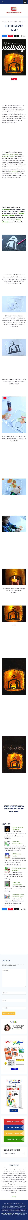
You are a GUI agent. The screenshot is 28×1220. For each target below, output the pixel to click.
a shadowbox (13, 171)
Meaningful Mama (8, 156)
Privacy (14, 1196)
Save (15, 79)
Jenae (5, 21)
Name (5, 993)
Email (5, 1000)
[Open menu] (25, 2)
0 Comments (22, 21)
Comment (6, 970)
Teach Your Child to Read (14, 1128)
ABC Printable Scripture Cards (14, 1133)
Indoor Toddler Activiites (14, 1139)
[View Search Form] (2, 2)
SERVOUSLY (23, 1205)
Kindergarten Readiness (14, 1122)
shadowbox (6, 209)
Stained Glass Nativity (11, 154)
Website (5, 1008)
